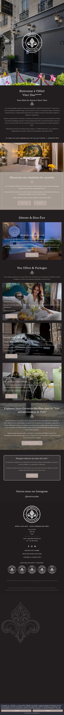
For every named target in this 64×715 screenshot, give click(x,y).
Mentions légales (30, 580)
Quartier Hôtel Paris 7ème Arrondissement (25, 590)
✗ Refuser (47, 710)
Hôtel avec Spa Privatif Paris (10, 590)
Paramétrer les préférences (32, 713)
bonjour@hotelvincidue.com (34, 538)
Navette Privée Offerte (13, 337)
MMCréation (41, 580)
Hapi (47, 580)
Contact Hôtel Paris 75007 (53, 590)
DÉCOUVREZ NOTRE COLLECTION (32, 553)
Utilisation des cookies (52, 580)
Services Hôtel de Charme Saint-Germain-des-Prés (45, 587)
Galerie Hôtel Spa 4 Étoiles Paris (41, 590)
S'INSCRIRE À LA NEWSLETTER (32, 557)
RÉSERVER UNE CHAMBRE (32, 550)
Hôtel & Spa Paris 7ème (13, 587)
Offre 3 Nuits (9, 297)
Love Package (10, 377)
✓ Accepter (16, 710)
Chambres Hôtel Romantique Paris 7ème (27, 587)
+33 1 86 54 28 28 (33, 540)
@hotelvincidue (32, 496)
